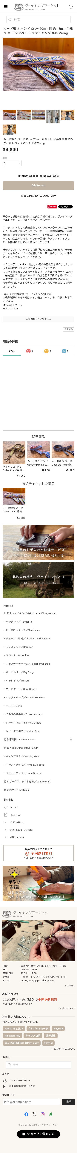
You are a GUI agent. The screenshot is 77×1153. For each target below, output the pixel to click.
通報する (68, 329)
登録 (68, 1101)
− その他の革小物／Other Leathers (23, 714)
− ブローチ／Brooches (16, 655)
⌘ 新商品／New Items (16, 790)
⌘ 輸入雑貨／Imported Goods (21, 748)
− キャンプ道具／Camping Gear (21, 756)
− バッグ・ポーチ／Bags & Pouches (24, 697)
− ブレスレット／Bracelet (18, 647)
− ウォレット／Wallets (17, 680)
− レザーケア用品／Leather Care (22, 731)
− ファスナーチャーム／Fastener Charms (27, 663)
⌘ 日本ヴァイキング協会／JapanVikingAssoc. (30, 613)
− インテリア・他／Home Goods (22, 773)
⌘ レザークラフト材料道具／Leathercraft (27, 781)
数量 (5, 157)
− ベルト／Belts (13, 705)
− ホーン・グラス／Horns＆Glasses (24, 764)
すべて (11, 351)
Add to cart (38, 185)
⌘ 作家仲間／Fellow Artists (19, 739)
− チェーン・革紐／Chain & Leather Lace (27, 638)
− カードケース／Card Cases (20, 689)
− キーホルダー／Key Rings (19, 672)
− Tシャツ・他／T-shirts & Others (22, 722)
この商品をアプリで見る (38, 319)
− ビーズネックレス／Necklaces (22, 630)
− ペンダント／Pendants (18, 621)
